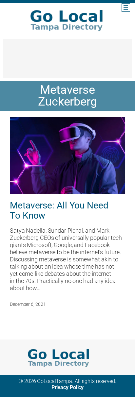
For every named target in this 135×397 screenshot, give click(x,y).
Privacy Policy (67, 387)
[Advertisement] (67, 61)
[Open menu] (126, 7)
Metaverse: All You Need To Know (59, 210)
